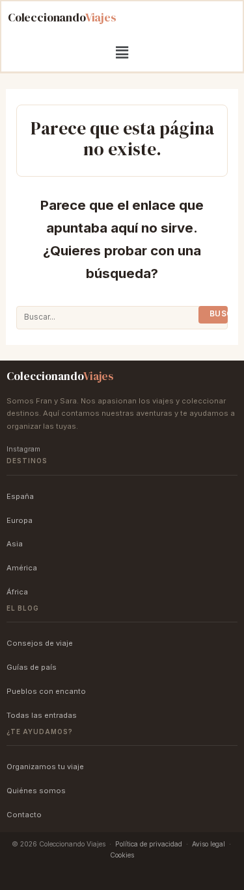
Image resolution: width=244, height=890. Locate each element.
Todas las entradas (42, 715)
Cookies (122, 855)
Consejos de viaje (40, 643)
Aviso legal (208, 844)
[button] (122, 52)
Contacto (24, 814)
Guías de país (32, 667)
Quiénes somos (36, 790)
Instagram (23, 449)
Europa (20, 520)
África (17, 591)
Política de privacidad (148, 844)
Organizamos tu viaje (45, 766)
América (22, 567)
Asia (15, 543)
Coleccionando (62, 17)
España (20, 496)
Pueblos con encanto (46, 691)
